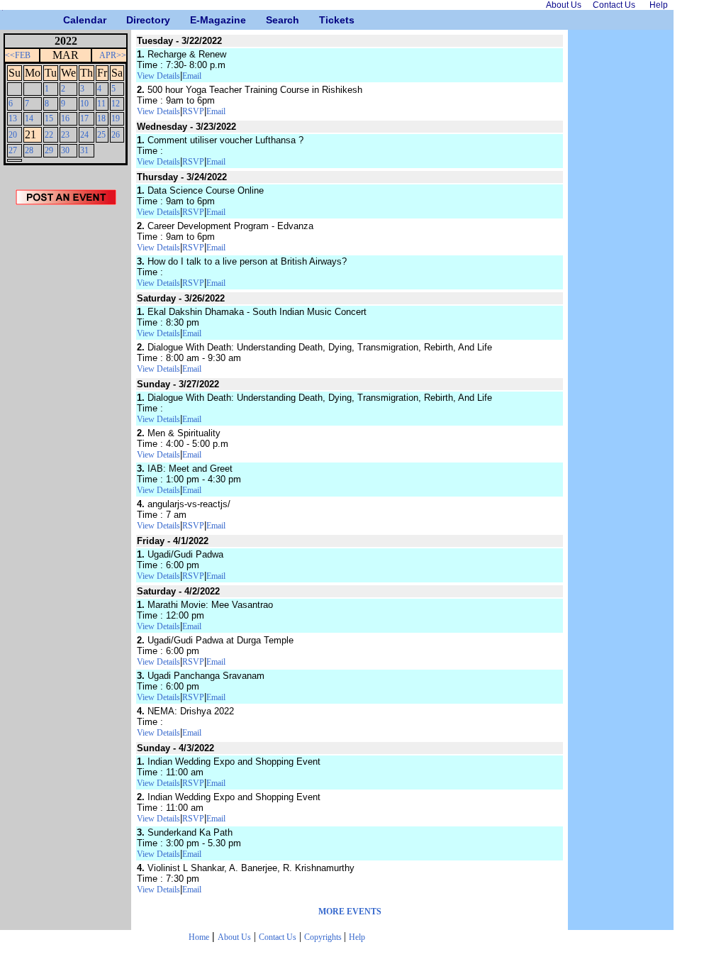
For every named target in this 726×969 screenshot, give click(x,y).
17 (84, 118)
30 (65, 150)
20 (13, 135)
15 (49, 118)
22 (49, 135)
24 (84, 135)
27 (13, 150)
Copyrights (324, 937)
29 (49, 150)
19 (115, 118)
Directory (131, 20)
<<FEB (17, 55)
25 (101, 135)
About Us (234, 937)
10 (84, 104)
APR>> (112, 55)
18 (101, 118)
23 (65, 135)
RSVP (193, 111)
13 (13, 118)
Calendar (68, 20)
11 (101, 104)
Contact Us (277, 937)
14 (29, 118)
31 (84, 150)
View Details (158, 76)
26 (115, 135)
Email (191, 76)
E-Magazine (195, 20)
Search (271, 20)
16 (65, 118)
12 (115, 104)
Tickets (324, 20)
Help (357, 937)
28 (29, 150)
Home (199, 937)
